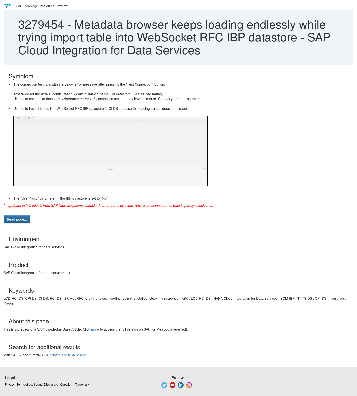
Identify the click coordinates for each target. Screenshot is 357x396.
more (95, 329)
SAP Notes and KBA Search (65, 354)
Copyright (66, 384)
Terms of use (25, 384)
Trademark (82, 384)
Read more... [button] (17, 219)
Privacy (10, 384)
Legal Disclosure (47, 384)
